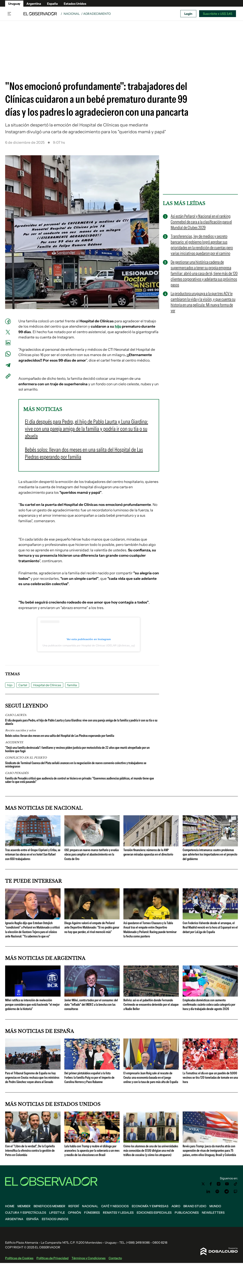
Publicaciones (187, 1212)
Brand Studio (194, 1206)
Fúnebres (92, 1212)
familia (72, 685)
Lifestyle (57, 1212)
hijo (118, 326)
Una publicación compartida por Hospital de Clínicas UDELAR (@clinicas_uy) (89, 645)
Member (24, 1206)
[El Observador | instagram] (219, 1184)
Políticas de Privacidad (52, 1258)
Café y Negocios (115, 1206)
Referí (73, 1206)
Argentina (33, 3)
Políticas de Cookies (19, 1258)
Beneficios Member (49, 1206)
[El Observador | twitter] (203, 1184)
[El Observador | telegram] (226, 1191)
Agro (175, 1206)
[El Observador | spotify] (217, 1191)
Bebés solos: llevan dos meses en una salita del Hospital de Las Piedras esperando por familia (59, 735)
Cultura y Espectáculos (25, 1212)
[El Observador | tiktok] (235, 1184)
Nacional (72, 13)
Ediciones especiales (154, 1212)
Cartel (22, 685)
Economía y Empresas (150, 1206)
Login (188, 14)
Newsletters (213, 1212)
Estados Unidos (75, 3)
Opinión (74, 1212)
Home (9, 1206)
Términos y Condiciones (89, 1258)
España (52, 3)
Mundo (215, 1206)
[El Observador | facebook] (210, 1184)
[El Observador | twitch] (235, 1191)
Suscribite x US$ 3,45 (217, 14)
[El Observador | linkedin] (208, 1191)
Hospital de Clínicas (47, 685)
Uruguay (14, 3)
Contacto (115, 1258)
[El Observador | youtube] (227, 1184)
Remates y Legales (118, 1212)
